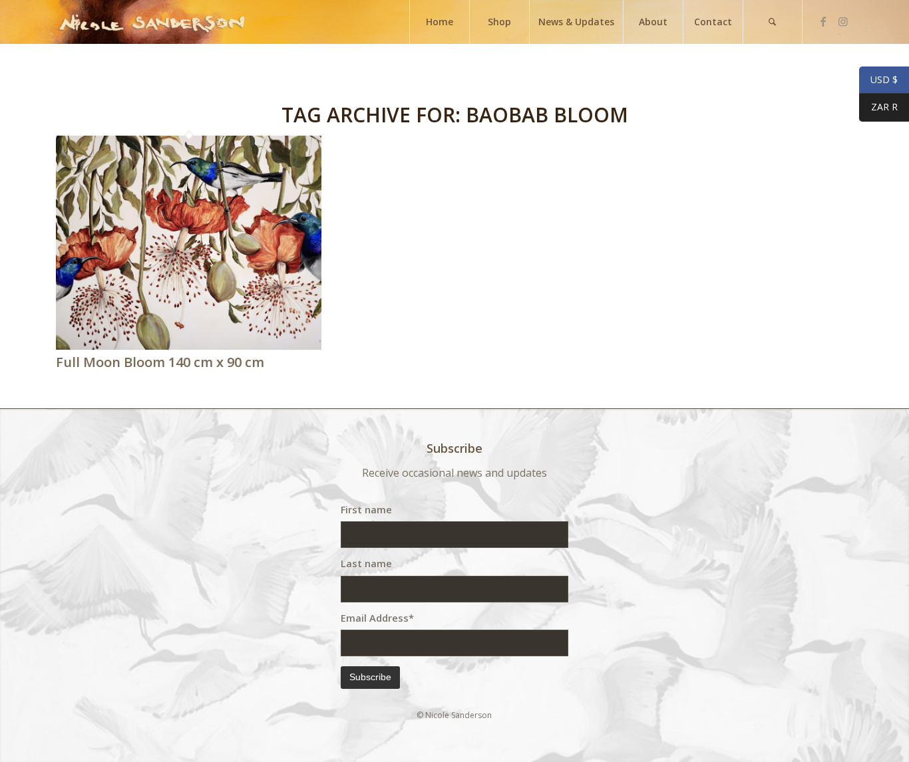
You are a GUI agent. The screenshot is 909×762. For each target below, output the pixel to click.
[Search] (773, 22)
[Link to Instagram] (843, 21)
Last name (366, 563)
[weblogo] (152, 22)
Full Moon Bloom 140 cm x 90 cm (160, 362)
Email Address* (377, 617)
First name (366, 509)
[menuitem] (439, 22)
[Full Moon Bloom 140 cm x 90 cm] (188, 345)
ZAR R (878, 107)
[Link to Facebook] (823, 21)
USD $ (878, 80)
